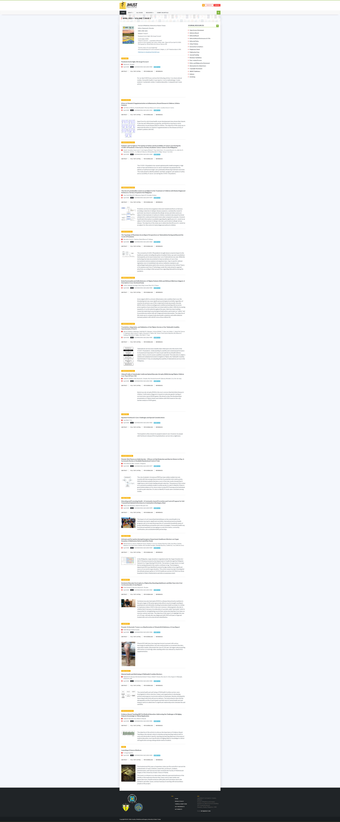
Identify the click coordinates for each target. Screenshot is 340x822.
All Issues (139, 12)
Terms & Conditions (181, 804)
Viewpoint (125, 414)
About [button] (130, 12)
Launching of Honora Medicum (131, 750)
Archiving (192, 77)
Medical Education (127, 710)
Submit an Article (162, 12)
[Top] (335, 816)
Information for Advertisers (198, 66)
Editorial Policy (194, 41)
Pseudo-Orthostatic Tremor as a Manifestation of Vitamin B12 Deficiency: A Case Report (150, 627)
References (159, 71)
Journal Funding (194, 55)
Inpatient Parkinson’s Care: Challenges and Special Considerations (143, 417)
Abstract (124, 71)
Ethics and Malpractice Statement (200, 63)
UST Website (178, 809)
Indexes (192, 74)
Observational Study (128, 142)
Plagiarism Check (195, 49)
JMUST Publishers (195, 71)
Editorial (125, 58)
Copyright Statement (196, 68)
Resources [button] (149, 12)
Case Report (125, 579)
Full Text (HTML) (135, 71)
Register (209, 5)
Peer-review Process (196, 60)
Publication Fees (194, 52)
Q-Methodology (127, 231)
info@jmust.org (206, 811)
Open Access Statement (197, 30)
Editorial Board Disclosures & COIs (200, 38)
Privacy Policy (179, 801)
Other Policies (194, 44)
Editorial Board (194, 35)
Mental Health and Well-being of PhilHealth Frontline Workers (141, 674)
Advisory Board (194, 33)
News (123, 746)
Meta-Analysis (126, 100)
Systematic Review (127, 455)
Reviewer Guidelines (196, 57)
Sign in (217, 5)
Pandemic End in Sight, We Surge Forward (134, 62)
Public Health (126, 497)
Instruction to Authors (196, 46)
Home (123, 12)
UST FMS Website (180, 806)
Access (156, 66)
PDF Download (148, 71)
